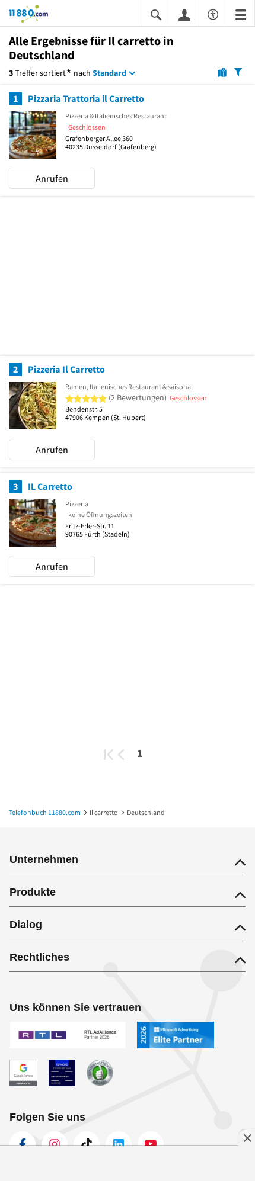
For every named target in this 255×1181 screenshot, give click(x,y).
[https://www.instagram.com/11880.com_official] (55, 1144)
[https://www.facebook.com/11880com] (22, 1144)
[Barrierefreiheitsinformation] (213, 13)
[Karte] (222, 71)
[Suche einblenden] (156, 14)
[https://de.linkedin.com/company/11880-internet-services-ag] (119, 1144)
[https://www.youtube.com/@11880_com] (151, 1144)
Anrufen (52, 178)
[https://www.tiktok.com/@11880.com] (87, 1144)
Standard (109, 73)
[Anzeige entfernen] (246, 1137)
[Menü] (240, 14)
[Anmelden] (184, 14)
